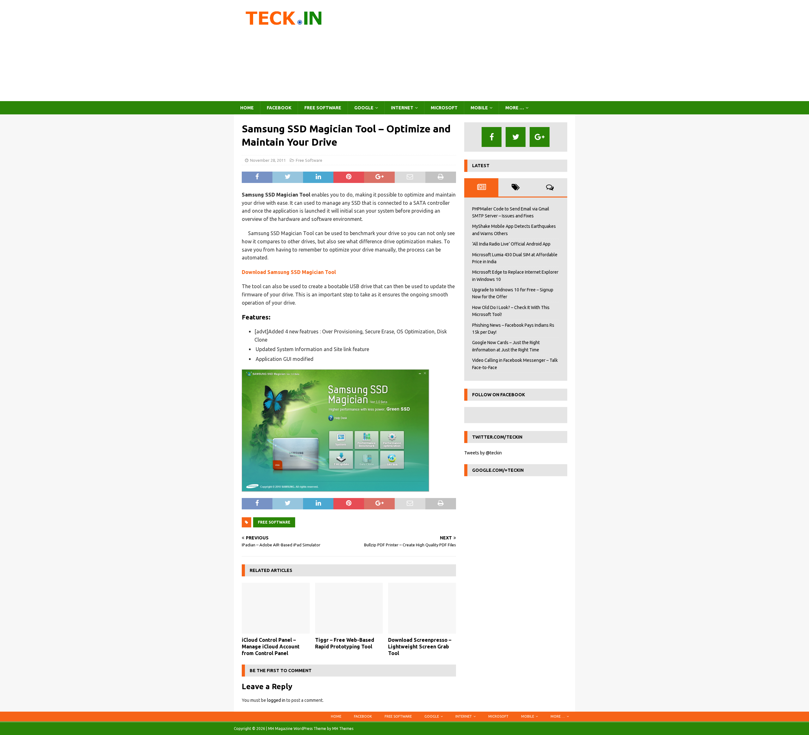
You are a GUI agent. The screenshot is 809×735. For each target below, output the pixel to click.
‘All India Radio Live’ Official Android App (511, 243)
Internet (402, 107)
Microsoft (444, 107)
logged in (276, 700)
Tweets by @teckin (483, 452)
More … (514, 107)
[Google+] (540, 137)
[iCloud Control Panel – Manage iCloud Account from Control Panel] (276, 608)
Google (364, 107)
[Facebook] (492, 137)
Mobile (479, 107)
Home (247, 107)
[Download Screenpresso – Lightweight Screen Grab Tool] (422, 608)
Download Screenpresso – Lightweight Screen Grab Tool (419, 646)
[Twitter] (516, 137)
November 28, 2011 (268, 160)
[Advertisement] (459, 50)
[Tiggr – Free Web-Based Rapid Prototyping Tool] (349, 608)
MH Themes (342, 728)
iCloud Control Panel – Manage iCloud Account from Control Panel (271, 646)
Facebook (279, 107)
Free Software (322, 107)
